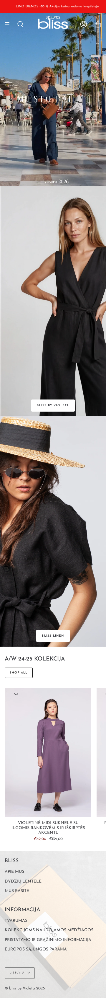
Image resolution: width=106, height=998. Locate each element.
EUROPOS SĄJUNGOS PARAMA (36, 949)
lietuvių (17, 972)
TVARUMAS (16, 921)
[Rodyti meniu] (9, 24)
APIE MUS (14, 872)
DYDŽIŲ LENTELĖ (23, 881)
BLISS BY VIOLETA (53, 405)
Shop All (19, 672)
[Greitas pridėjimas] (12, 810)
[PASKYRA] (83, 24)
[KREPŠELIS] (97, 24)
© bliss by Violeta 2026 (25, 988)
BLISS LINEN (53, 635)
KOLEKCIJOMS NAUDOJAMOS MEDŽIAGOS (49, 930)
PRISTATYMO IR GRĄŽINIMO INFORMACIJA (48, 940)
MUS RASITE (17, 891)
